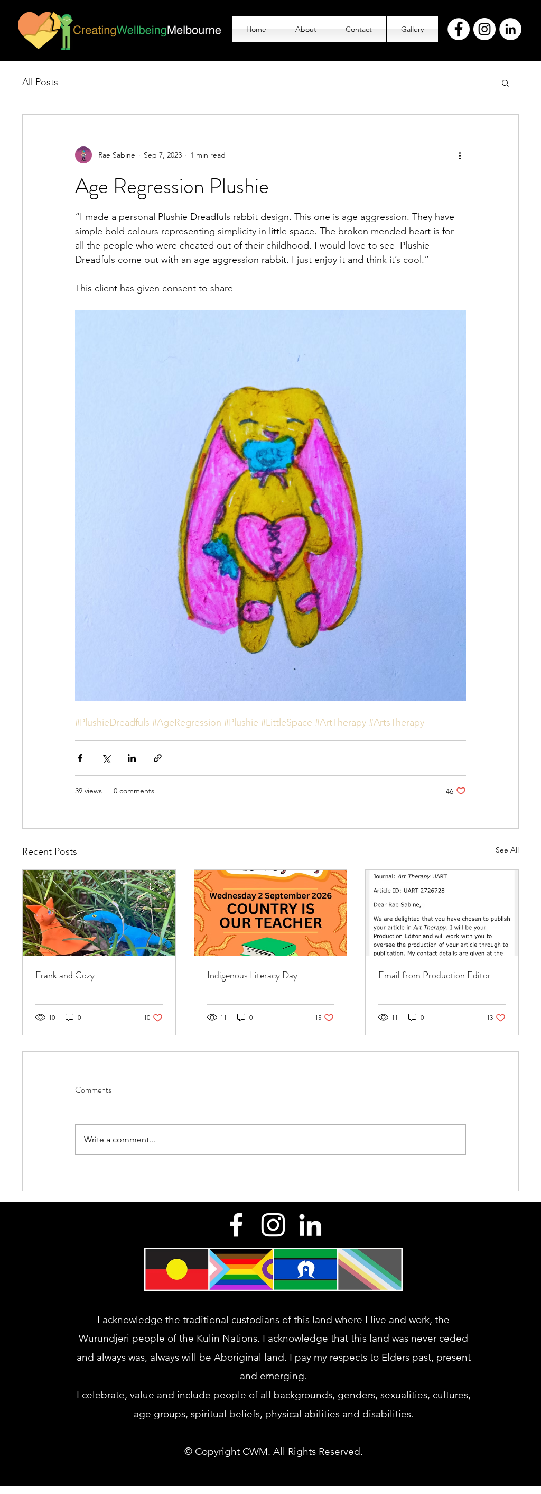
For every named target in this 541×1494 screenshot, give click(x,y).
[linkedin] (310, 1225)
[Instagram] (484, 29)
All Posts (40, 82)
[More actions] (459, 155)
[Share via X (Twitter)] (106, 758)
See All (507, 850)
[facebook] (236, 1225)
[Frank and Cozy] (99, 913)
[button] (505, 82)
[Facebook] (458, 29)
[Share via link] (158, 758)
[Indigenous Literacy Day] (270, 913)
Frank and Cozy (65, 975)
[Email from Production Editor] (442, 913)
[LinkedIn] (510, 29)
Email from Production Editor (434, 975)
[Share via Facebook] (80, 758)
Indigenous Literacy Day (252, 975)
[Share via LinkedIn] (132, 758)
